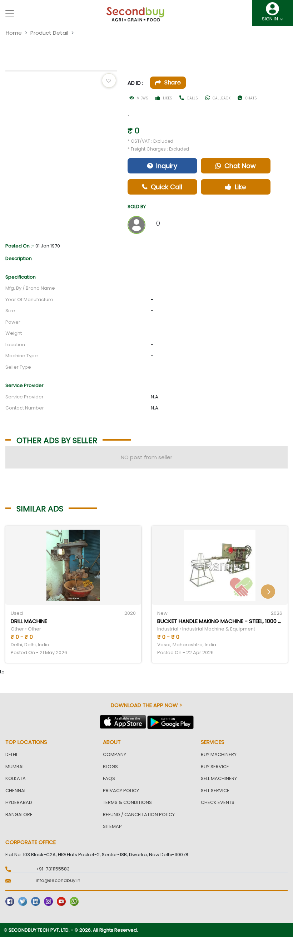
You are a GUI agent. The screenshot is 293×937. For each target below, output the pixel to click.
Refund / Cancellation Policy (139, 814)
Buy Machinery (219, 754)
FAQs (109, 778)
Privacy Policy (121, 790)
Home (14, 32)
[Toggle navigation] (9, 13)
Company (114, 754)
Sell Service (215, 790)
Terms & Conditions (127, 802)
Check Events (217, 802)
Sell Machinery (219, 778)
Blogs (110, 766)
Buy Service (215, 766)
